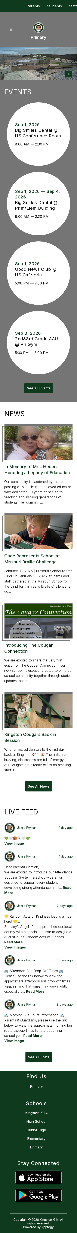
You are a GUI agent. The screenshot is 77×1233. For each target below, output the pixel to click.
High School (36, 1121)
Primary (36, 1147)
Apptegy (47, 1227)
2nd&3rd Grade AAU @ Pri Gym (36, 341)
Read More (13, 942)
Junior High (36, 1130)
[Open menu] (11, 29)
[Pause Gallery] (68, 74)
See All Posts (38, 1057)
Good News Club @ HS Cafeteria (35, 272)
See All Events (38, 388)
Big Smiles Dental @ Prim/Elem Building (37, 205)
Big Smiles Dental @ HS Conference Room (38, 133)
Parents (33, 6)
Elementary (36, 1138)
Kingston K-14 (36, 1113)
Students (54, 6)
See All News (38, 786)
